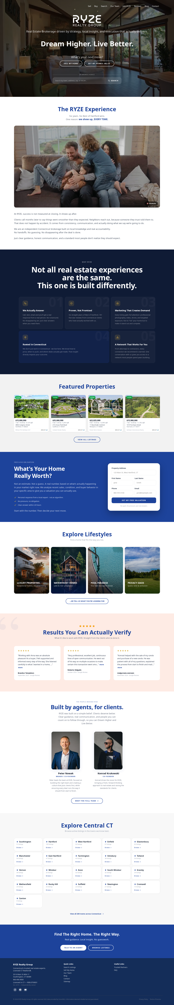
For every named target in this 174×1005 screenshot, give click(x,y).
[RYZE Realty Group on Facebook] (20, 990)
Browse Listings (101, 948)
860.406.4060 (18, 979)
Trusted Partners (120, 967)
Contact (155, 6)
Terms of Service (155, 999)
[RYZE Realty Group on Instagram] (15, 990)
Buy (96, 6)
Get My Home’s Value (99, 63)
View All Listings (87, 439)
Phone (114, 488)
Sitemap (67, 981)
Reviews (137, 6)
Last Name (139, 478)
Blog (147, 6)
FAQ (115, 970)
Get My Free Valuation (134, 500)
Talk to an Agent (73, 948)
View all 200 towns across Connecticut (85, 914)
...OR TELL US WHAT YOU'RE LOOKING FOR (87, 601)
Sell (89, 6)
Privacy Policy (143, 999)
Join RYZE (127, 6)
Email (137, 488)
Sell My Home (71, 63)
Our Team (114, 6)
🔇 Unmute (151, 203)
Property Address (119, 468)
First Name (116, 478)
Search (104, 6)
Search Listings (70, 967)
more (20, 667)
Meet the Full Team (85, 801)
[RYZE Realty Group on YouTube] (25, 990)
